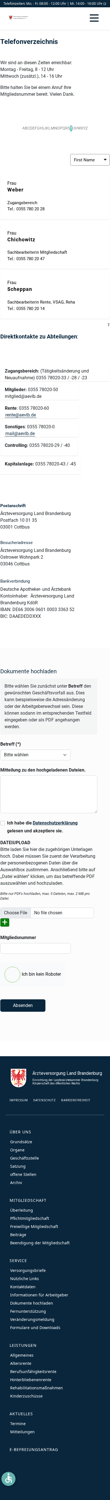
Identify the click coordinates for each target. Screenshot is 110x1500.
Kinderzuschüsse (26, 1396)
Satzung (18, 1166)
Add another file (6, 923)
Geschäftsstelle (24, 1158)
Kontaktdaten (23, 1286)
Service (18, 1260)
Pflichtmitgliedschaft (29, 1218)
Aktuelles (21, 1413)
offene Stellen (23, 1174)
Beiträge (18, 1234)
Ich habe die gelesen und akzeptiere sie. (42, 826)
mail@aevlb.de (20, 433)
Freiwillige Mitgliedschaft (34, 1226)
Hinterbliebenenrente (30, 1379)
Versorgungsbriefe (28, 1270)
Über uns (20, 1132)
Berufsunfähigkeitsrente (33, 1371)
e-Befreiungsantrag (34, 1449)
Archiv (16, 1182)
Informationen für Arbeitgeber (39, 1295)
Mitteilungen (22, 1431)
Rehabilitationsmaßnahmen (36, 1387)
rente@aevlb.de (20, 415)
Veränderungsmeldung (32, 1319)
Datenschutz (44, 1100)
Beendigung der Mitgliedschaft (40, 1242)
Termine (18, 1423)
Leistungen (23, 1345)
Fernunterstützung (28, 1311)
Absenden (23, 1005)
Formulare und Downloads (35, 1327)
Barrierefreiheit (76, 1100)
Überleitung (21, 1210)
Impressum (19, 1100)
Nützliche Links (24, 1278)
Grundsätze (21, 1141)
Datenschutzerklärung (55, 823)
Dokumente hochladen (31, 1303)
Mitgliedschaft (28, 1200)
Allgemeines (22, 1355)
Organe (17, 1150)
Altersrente (20, 1363)
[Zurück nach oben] (100, 1490)
